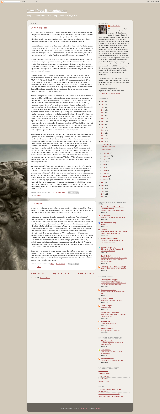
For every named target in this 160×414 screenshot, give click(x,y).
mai (104, 167)
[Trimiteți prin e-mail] (69, 193)
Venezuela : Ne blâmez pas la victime (113, 217)
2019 (103, 121)
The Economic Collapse (109, 279)
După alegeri (36, 203)
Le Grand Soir (106, 215)
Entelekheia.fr (106, 256)
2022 (103, 113)
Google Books (103, 379)
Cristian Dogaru (106, 306)
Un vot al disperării (39, 28)
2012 (103, 142)
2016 (103, 130)
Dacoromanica (104, 376)
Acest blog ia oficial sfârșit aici (110, 330)
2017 (103, 127)
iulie (104, 162)
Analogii (103, 224)
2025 (103, 104)
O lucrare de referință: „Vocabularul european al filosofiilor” (112, 250)
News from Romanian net (47, 10)
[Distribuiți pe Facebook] (75, 193)
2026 (103, 101)
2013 (103, 139)
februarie (106, 176)
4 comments (60, 192)
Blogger (98, 408)
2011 (103, 182)
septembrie (107, 156)
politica (39, 267)
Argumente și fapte (108, 247)
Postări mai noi (37, 273)
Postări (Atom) (45, 278)
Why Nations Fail (107, 341)
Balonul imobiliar (107, 328)
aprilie (105, 170)
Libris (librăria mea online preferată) (111, 396)
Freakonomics (106, 350)
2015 (103, 133)
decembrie (106, 144)
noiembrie (106, 153)
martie (105, 173)
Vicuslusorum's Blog (108, 222)
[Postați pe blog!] (71, 193)
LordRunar (83, 408)
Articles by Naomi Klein (109, 238)
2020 (103, 118)
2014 (103, 136)
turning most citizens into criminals (112, 360)
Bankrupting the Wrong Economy (111, 300)
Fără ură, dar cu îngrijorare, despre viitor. (113, 268)
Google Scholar (104, 381)
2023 (103, 110)
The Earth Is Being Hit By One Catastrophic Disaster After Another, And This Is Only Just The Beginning (113, 282)
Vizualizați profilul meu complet (109, 93)
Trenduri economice (108, 290)
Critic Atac (104, 229)
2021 (103, 116)
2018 (103, 124)
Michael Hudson (107, 299)
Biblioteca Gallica (104, 373)
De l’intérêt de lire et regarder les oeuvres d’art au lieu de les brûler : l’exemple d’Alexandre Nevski (114, 259)
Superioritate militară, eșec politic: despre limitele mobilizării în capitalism (114, 232)
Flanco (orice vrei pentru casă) (109, 394)
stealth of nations (107, 358)
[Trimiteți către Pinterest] (77, 193)
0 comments (60, 264)
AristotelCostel (106, 321)
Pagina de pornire (61, 273)
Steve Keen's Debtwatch (110, 313)
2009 (103, 188)
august (105, 159)
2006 (103, 197)
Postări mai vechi (86, 273)
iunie (104, 164)
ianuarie (106, 179)
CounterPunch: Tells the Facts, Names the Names (112, 208)
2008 (103, 191)
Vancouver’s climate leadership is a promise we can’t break (112, 241)
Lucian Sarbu (115, 26)
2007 (103, 194)
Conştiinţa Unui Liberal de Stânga (113, 267)
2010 (103, 185)
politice (39, 195)
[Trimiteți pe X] (73, 193)
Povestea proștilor (106, 307)
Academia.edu (103, 371)
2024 (103, 107)
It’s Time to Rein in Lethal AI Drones (112, 210)
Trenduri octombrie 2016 (108, 323)
